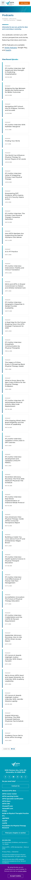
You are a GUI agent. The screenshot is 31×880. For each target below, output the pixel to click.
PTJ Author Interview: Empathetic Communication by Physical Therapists (13, 345)
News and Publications (9, 20)
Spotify (8, 50)
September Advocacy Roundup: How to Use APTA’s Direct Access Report (13, 638)
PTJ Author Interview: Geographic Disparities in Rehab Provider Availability (14, 305)
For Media (5, 844)
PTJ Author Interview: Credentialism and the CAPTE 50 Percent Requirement (13, 618)
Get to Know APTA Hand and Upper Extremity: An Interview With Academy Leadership (14, 678)
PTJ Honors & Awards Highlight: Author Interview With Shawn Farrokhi (13, 658)
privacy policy (22, 871)
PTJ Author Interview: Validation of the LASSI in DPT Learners (15, 440)
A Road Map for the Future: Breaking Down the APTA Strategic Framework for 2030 (15, 325)
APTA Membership (16, 847)
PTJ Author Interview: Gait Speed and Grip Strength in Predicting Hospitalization (15, 71)
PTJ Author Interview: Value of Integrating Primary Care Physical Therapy (13, 176)
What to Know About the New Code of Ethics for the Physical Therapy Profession (15, 383)
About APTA (5, 847)
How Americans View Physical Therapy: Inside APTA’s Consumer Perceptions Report (14, 520)
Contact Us (16, 786)
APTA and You (12, 18)
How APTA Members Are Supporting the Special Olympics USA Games (14, 235)
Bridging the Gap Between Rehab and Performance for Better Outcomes (15, 90)
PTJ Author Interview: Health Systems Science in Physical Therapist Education (15, 560)
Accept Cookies (15, 876)
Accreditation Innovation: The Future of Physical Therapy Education (15, 599)
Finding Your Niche (12, 141)
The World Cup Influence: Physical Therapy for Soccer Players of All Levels (15, 157)
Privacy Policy (6, 851)
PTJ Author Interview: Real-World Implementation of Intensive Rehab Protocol (14, 499)
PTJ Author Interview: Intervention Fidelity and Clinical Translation (14, 268)
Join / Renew (24, 3)
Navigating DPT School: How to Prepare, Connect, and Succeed (15, 108)
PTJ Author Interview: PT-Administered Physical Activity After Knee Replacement (14, 403)
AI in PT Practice (11, 251)
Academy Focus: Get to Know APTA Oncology (14, 736)
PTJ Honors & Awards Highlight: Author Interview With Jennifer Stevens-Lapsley (14, 698)
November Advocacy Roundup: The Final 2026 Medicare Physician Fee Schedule (14, 479)
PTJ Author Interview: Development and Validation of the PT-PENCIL (13, 459)
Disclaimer (15, 851)
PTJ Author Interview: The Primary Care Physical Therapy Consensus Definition (15, 216)
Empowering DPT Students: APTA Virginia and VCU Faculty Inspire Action (14, 196)
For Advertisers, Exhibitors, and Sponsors (14, 842)
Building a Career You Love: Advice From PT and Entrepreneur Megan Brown (15, 540)
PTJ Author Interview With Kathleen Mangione (15, 125)
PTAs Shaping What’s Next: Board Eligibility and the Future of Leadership (15, 422)
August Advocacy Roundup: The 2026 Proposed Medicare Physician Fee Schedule (14, 718)
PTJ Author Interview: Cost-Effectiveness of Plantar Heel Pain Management (13, 580)
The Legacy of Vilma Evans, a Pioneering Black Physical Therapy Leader (15, 364)
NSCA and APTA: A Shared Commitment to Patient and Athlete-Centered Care (15, 286)
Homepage (5, 18)
